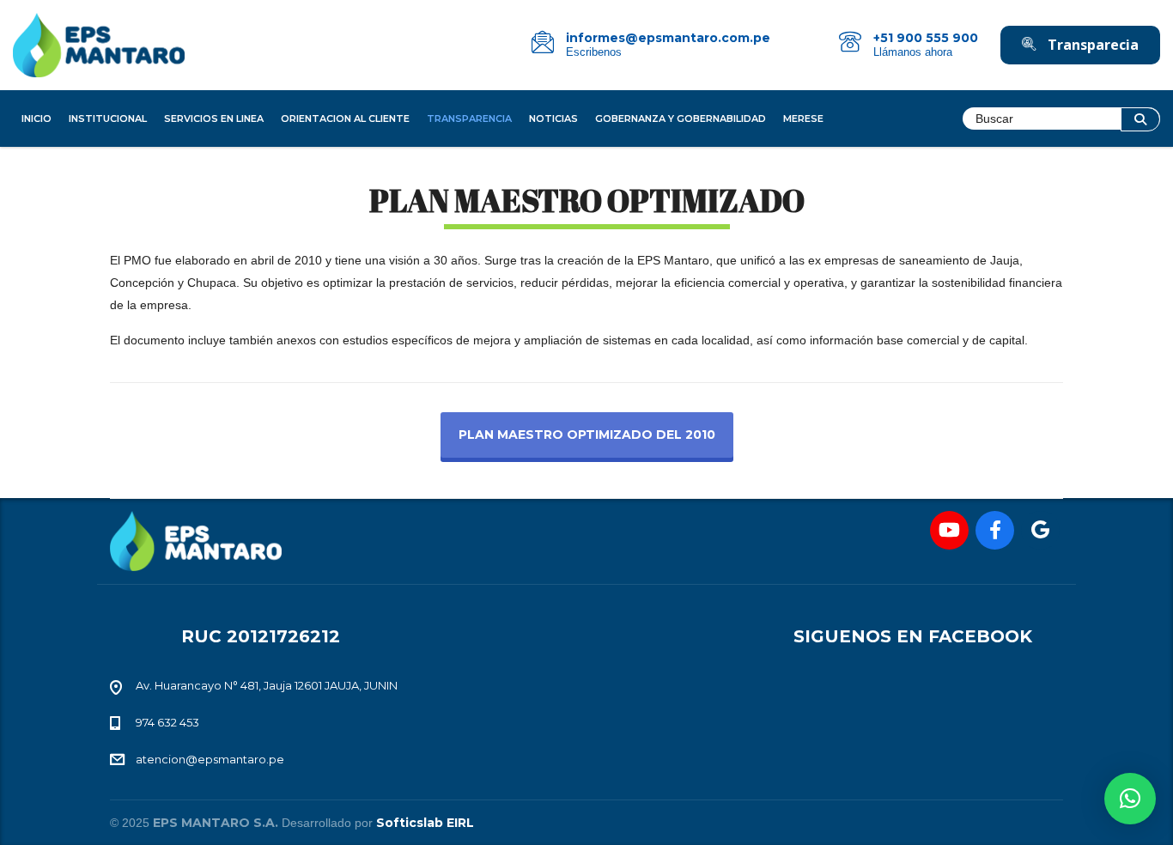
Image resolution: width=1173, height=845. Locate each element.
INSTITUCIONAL (108, 118)
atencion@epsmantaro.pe (210, 759)
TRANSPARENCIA (469, 118)
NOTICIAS (553, 118)
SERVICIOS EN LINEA (214, 118)
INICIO (36, 118)
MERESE (803, 118)
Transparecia (1091, 44)
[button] (1130, 798)
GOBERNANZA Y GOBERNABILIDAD (680, 118)
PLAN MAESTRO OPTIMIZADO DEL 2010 (587, 434)
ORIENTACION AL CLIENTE (345, 118)
